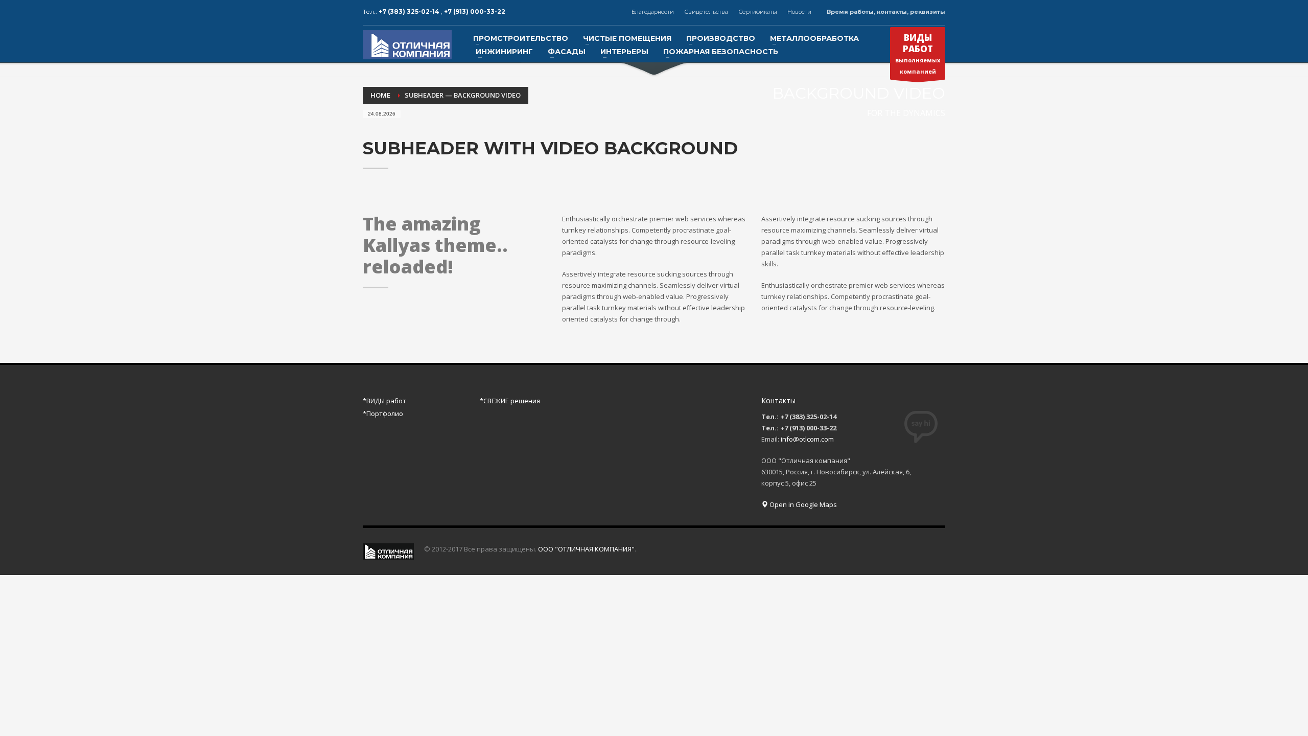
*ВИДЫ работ (384, 400)
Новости (799, 11)
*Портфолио (383, 413)
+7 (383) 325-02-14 (410, 11)
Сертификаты (757, 11)
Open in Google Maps (802, 504)
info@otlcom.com (807, 439)
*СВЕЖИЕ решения (510, 400)
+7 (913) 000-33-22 (474, 11)
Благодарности (653, 11)
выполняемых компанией (917, 53)
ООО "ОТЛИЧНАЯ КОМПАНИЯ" (586, 549)
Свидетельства (706, 11)
